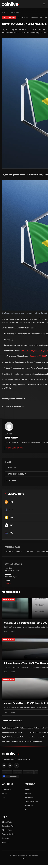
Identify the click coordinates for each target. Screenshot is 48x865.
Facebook (6, 772)
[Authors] (16, 765)
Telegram (28, 772)
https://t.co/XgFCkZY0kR (32, 350)
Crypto (30, 552)
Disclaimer (5, 838)
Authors (28, 793)
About (27, 789)
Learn (4, 797)
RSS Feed (5, 842)
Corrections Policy (8, 826)
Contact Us (29, 805)
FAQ (26, 809)
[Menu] (44, 4)
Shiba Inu (8, 583)
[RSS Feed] (4, 765)
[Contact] (10, 765)
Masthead (29, 797)
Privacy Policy (7, 830)
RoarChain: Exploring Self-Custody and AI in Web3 (22, 741)
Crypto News (15, 12)
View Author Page (15, 448)
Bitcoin (9, 552)
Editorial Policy (7, 822)
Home (4, 12)
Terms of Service (8, 834)
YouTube (17, 772)
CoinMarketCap (12, 776)
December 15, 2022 (37, 356)
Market (4, 793)
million (19, 552)
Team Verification (31, 801)
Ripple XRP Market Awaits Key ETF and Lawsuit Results (23, 737)
